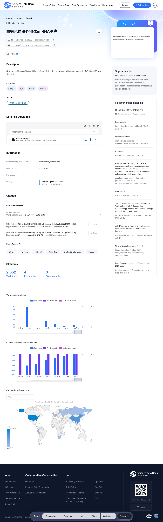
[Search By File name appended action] (94, 131)
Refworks (24, 252)
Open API (99, 481)
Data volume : (12, 168)
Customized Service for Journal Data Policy (76, 500)
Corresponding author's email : (18, 161)
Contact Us (10, 504)
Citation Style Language (73, 252)
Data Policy (71, 487)
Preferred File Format (75, 493)
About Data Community (35, 493)
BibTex (11, 252)
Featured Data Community (37, 487)
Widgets (98, 493)
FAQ (97, 498)
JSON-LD (38, 252)
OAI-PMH (99, 487)
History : (9, 181)
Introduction (10, 481)
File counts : (11, 175)
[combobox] (54, 215)
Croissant (91, 252)
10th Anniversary (12, 493)
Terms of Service (12, 498)
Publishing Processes (75, 481)
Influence (9, 487)
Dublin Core (53, 252)
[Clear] (96, 214)
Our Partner (30, 481)
